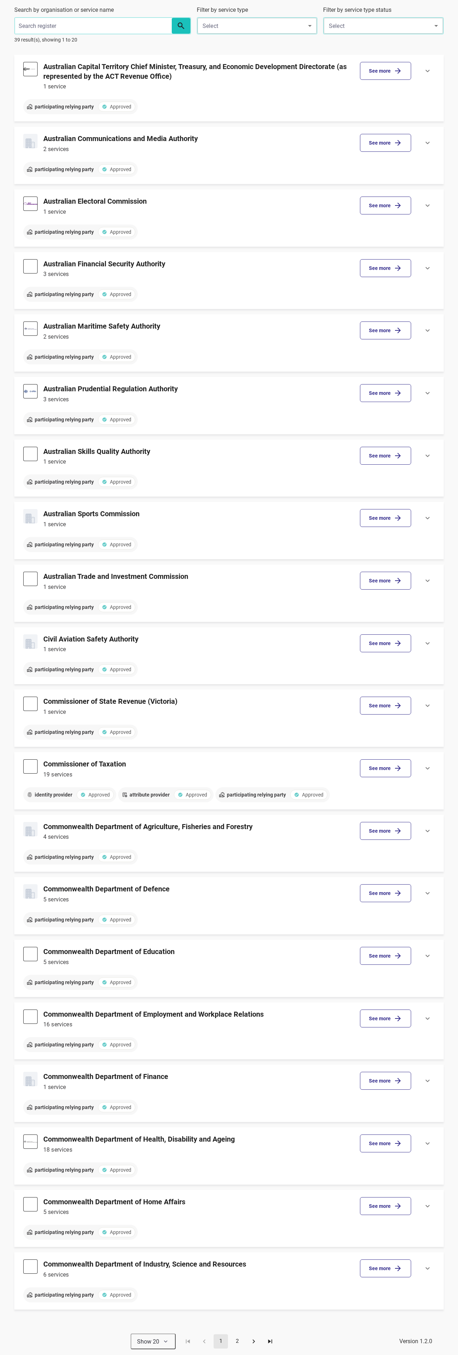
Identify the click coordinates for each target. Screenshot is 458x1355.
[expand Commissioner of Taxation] (427, 768)
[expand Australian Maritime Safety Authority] (427, 330)
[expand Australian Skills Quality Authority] (427, 456)
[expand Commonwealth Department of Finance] (427, 1081)
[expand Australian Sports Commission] (427, 518)
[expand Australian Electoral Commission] (427, 205)
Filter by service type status (357, 9)
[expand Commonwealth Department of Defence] (427, 893)
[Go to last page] (270, 1341)
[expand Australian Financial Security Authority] (427, 268)
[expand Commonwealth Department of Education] (427, 956)
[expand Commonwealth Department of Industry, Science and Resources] (427, 1268)
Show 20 (148, 1341)
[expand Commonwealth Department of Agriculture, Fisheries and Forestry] (427, 831)
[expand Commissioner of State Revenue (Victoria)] (427, 705)
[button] (181, 26)
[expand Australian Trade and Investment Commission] (427, 581)
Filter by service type (222, 9)
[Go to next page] (254, 1341)
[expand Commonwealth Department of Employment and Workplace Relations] (427, 1018)
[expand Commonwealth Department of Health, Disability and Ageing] (427, 1143)
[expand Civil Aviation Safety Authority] (427, 643)
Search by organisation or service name (64, 9)
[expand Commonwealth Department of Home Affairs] (427, 1206)
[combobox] (257, 26)
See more (380, 71)
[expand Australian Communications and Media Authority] (427, 143)
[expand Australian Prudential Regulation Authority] (427, 393)
